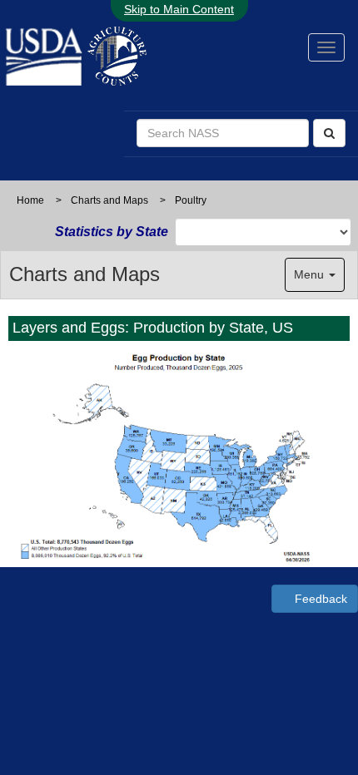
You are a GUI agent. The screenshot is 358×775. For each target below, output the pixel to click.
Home (30, 200)
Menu (310, 274)
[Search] (329, 133)
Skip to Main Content (179, 9)
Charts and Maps (109, 200)
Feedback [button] (319, 598)
